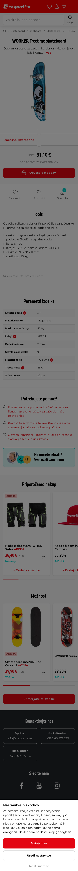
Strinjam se (39, 843)
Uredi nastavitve (39, 855)
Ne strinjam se (39, 866)
